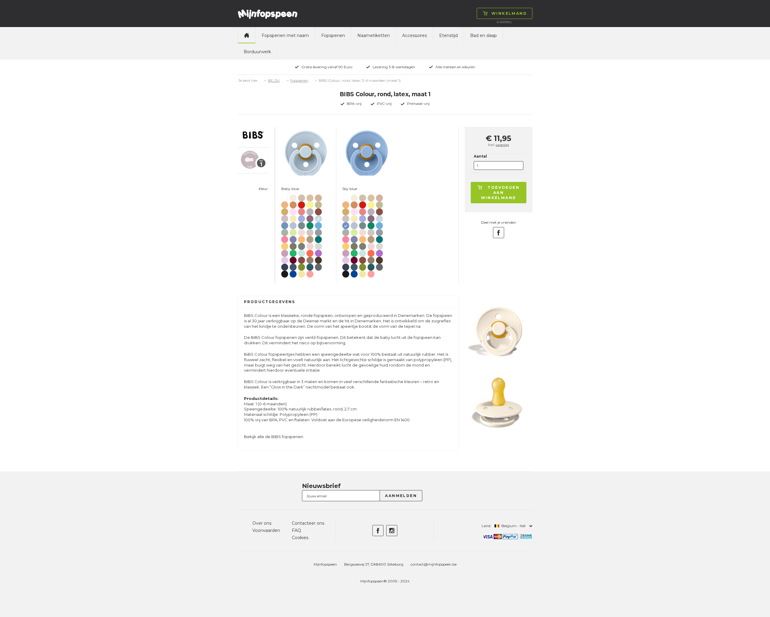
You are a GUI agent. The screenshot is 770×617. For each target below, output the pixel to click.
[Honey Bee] (284, 245)
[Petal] (301, 231)
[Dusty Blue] (293, 224)
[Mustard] (284, 210)
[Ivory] (293, 197)
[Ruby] (293, 259)
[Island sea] (301, 224)
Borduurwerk (257, 51)
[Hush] (301, 217)
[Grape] (318, 252)
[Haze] (318, 245)
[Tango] (310, 252)
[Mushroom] (310, 231)
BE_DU (274, 80)
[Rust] (301, 259)
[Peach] (293, 203)
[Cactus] (293, 252)
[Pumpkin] (284, 203)
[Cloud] (318, 231)
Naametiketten (373, 35)
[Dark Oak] (310, 259)
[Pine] (301, 245)
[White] (284, 197)
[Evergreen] (310, 224)
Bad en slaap (483, 35)
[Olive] (293, 245)
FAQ (296, 530)
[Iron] (318, 266)
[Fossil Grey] (310, 210)
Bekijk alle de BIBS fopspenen (273, 436)
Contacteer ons (308, 523)
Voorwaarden (266, 530)
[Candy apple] (301, 203)
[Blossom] (310, 245)
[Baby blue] (318, 217)
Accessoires (414, 35)
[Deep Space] (284, 266)
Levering (502, 145)
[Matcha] (293, 231)
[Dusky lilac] (284, 217)
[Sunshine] (310, 203)
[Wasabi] (301, 266)
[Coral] (301, 210)
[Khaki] (318, 203)
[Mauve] (310, 217)
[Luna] (293, 217)
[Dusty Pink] (310, 273)
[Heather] (284, 252)
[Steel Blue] (293, 266)
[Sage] (284, 231)
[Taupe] (310, 238)
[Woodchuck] (318, 210)
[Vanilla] (310, 197)
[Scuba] (318, 238)
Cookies (300, 537)
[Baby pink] (293, 210)
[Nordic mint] (301, 252)
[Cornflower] (293, 273)
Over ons (261, 523)
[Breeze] (318, 224)
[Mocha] (318, 259)
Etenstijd (448, 35)
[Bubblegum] (284, 238)
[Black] (284, 273)
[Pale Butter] (301, 273)
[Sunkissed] (301, 238)
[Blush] (318, 197)
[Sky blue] (284, 224)
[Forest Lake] (310, 266)
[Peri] (293, 238)
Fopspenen (333, 35)
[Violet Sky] (284, 259)
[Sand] (301, 197)
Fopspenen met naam (285, 35)
